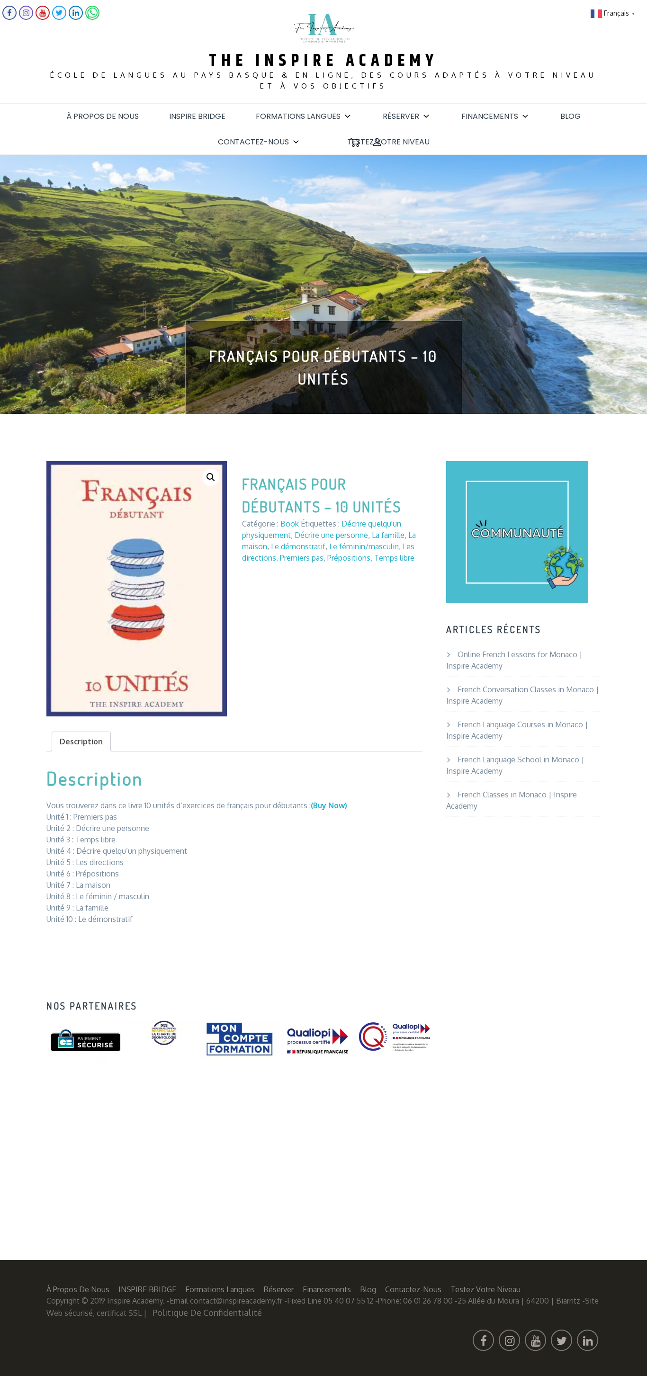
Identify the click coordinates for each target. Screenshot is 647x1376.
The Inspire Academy (323, 61)
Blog (570, 116)
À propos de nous (102, 116)
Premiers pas (302, 558)
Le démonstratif (298, 546)
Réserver (401, 116)
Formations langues (298, 116)
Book (289, 523)
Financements (489, 116)
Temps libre (394, 558)
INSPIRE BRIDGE (197, 116)
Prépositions (348, 558)
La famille (388, 535)
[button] (210, 477)
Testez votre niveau (388, 141)
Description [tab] (81, 741)
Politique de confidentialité (207, 1312)
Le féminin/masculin (364, 546)
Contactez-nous (253, 141)
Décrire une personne (331, 535)
